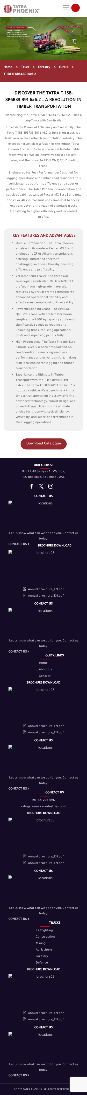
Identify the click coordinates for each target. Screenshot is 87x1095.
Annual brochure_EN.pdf (46, 589)
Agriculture (44, 950)
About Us (45, 669)
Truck (25, 67)
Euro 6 (63, 67)
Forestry (44, 67)
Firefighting (44, 930)
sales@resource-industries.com (43, 806)
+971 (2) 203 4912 (43, 800)
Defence (42, 963)
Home (8, 67)
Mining (41, 943)
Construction (45, 937)
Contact (45, 676)
